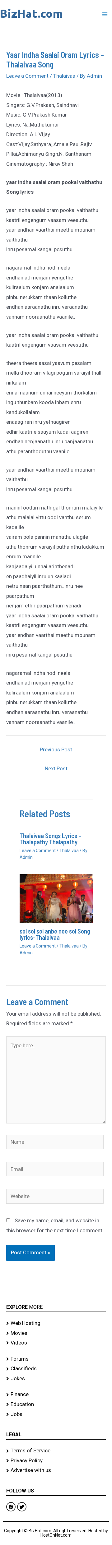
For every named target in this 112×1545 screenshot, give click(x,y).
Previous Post (56, 749)
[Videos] (56, 1343)
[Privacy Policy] (56, 1461)
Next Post (56, 768)
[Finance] (56, 1395)
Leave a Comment (27, 76)
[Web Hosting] (56, 1323)
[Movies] (56, 1333)
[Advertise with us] (56, 1470)
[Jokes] (56, 1379)
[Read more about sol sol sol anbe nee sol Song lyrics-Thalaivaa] (56, 898)
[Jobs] (56, 1414)
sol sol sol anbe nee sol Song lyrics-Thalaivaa (55, 934)
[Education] (56, 1404)
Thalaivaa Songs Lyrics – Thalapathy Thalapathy (50, 839)
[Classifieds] (56, 1369)
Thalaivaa (64, 76)
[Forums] (56, 1359)
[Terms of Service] (56, 1451)
